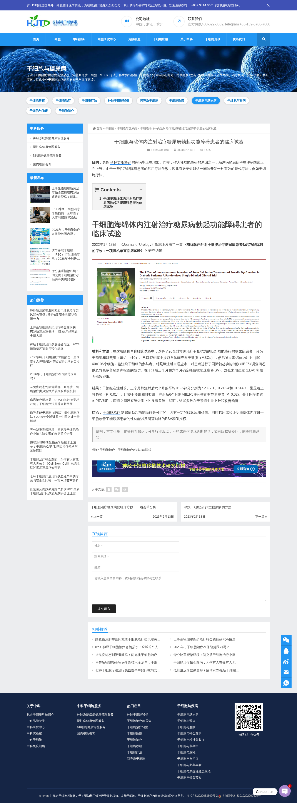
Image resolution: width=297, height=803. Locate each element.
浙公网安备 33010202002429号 (241, 795)
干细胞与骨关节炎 (189, 777)
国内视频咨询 (42, 164)
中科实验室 (34, 733)
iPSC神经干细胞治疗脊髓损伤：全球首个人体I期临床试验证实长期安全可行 (150, 647)
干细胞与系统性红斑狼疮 (194, 771)
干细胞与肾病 (236, 100)
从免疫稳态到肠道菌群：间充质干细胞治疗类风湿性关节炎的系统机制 (145, 655)
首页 (36, 39)
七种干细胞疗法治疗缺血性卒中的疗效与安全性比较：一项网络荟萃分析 (147, 670)
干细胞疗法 (89, 100)
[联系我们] (286, 651)
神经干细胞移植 (118, 100)
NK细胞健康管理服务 (47, 155)
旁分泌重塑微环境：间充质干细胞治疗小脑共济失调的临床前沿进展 (222, 655)
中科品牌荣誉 (36, 721)
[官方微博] (286, 661)
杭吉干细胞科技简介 (40, 714)
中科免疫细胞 (36, 746)
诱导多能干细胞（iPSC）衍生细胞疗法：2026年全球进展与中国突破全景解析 (66, 255)
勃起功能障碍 (120, 162)
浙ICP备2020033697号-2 (202, 795)
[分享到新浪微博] (125, 489)
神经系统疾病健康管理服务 (51, 138)
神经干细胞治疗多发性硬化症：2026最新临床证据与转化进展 (55, 346)
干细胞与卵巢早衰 (189, 765)
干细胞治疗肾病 (137, 727)
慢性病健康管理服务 (46, 147)
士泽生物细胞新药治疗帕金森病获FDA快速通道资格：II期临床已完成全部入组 (230, 639)
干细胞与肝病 (186, 727)
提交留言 (103, 609)
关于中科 (186, 39)
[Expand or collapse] (141, 189)
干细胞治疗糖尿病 (139, 721)
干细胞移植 (37, 100)
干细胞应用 (160, 39)
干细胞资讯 (212, 39)
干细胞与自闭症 (188, 758)
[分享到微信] (117, 489)
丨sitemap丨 (44, 795)
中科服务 (79, 39)
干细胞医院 (176, 100)
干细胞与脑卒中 (188, 746)
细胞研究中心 (107, 39)
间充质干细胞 (149, 100)
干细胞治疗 (63, 100)
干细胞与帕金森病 (189, 733)
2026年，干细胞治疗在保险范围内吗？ (201, 647)
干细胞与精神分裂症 (191, 739)
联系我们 (239, 39)
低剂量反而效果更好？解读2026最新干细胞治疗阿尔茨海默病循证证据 (224, 670)
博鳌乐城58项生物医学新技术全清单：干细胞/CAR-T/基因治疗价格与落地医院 (151, 662)
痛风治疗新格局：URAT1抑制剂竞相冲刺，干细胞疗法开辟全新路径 (54, 402)
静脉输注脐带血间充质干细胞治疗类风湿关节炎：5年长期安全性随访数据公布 (151, 639)
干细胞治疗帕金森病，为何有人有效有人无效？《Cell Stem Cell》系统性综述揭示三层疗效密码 (55, 463)
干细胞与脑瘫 (39, 110)
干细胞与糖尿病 (206, 100)
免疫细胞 (134, 39)
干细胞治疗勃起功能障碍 (134, 450)
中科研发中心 (36, 727)
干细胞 (56, 39)
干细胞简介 (66, 110)
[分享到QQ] (109, 489)
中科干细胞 (34, 739)
